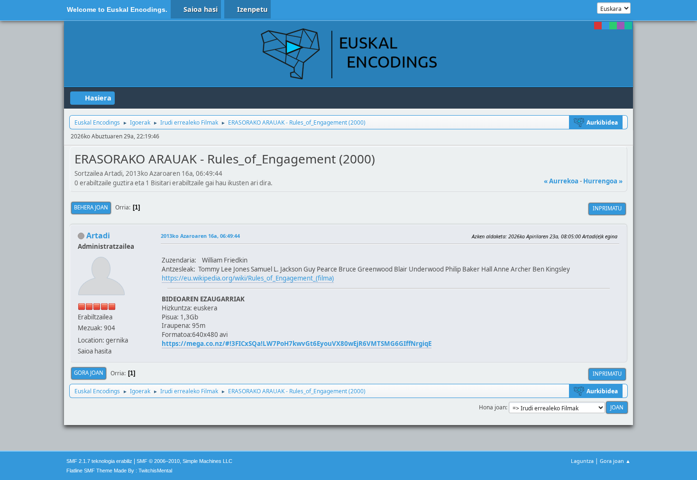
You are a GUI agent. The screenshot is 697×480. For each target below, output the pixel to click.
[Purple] (620, 25)
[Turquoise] (628, 25)
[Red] (598, 25)
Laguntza (582, 460)
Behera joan (91, 207)
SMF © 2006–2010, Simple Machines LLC (184, 461)
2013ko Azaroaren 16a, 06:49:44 (200, 235)
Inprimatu (607, 208)
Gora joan (88, 372)
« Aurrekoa (561, 181)
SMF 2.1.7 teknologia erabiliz (99, 461)
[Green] (613, 25)
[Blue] (605, 25)
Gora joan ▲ (615, 460)
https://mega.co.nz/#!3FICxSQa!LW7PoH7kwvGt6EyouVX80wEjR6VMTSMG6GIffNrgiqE (296, 343)
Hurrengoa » (603, 181)
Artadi (98, 235)
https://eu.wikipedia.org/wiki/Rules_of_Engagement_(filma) (248, 278)
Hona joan (492, 407)
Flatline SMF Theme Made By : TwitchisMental (119, 470)
